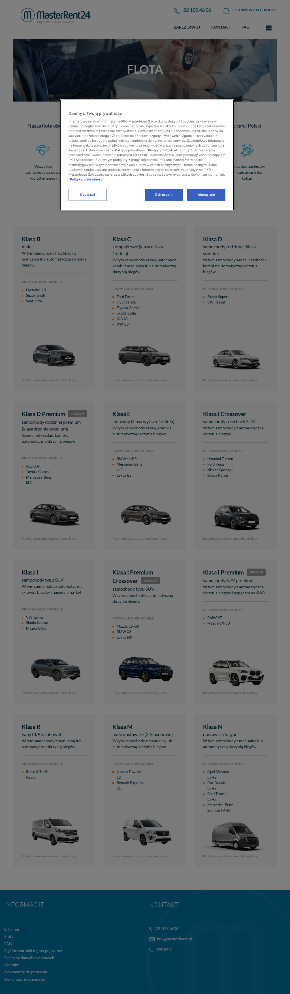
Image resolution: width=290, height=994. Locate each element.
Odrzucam (164, 195)
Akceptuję (206, 195)
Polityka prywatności (86, 179)
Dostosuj (87, 195)
